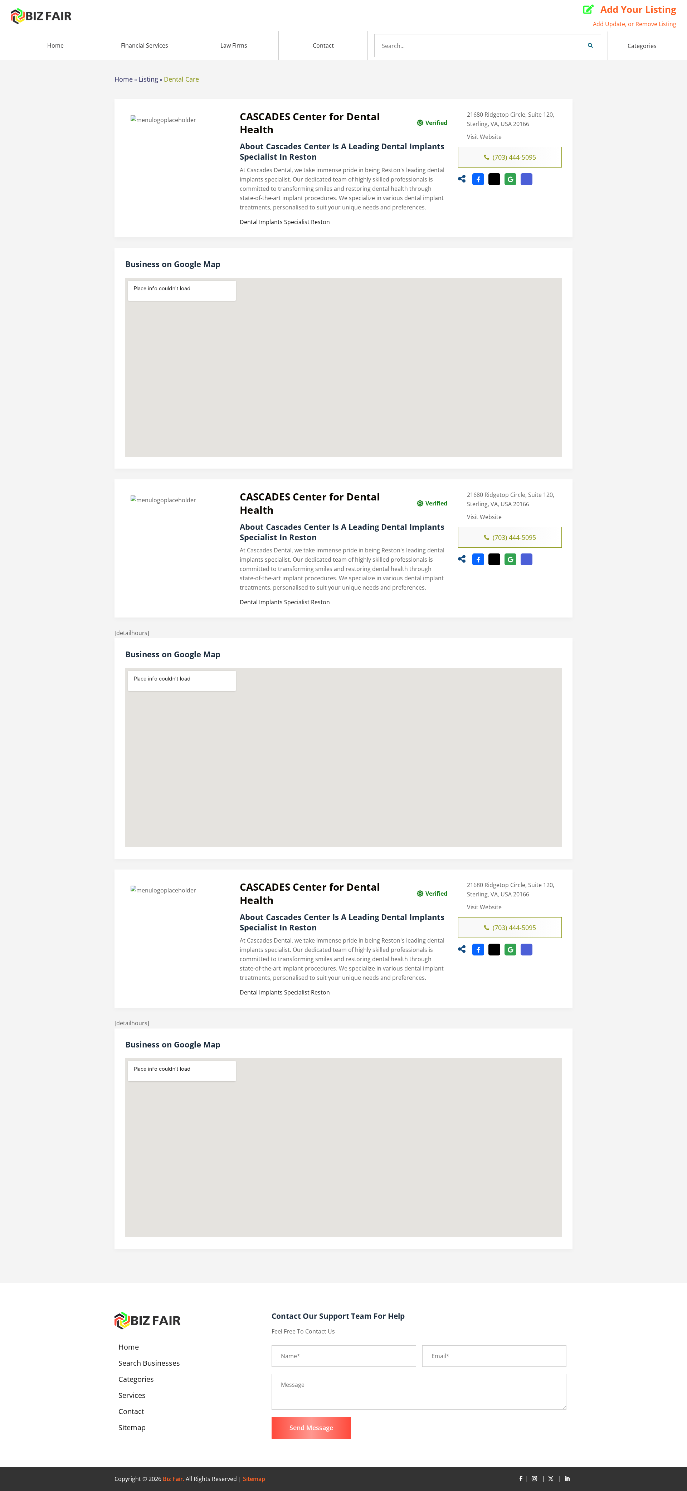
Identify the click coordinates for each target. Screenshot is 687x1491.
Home (55, 45)
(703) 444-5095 (514, 157)
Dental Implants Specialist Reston (285, 222)
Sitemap (132, 1428)
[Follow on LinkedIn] (567, 1478)
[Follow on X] (552, 1478)
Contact (323, 45)
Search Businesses (149, 1364)
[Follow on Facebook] (520, 1478)
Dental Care (181, 79)
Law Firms (233, 45)
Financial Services (144, 45)
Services (132, 1396)
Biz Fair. (173, 1479)
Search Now (578, 45)
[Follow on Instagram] (535, 1478)
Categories (642, 46)
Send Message (311, 1427)
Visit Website (484, 137)
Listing (148, 79)
